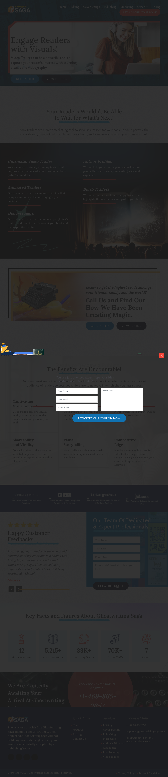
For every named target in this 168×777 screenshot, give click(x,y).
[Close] (161, 355)
